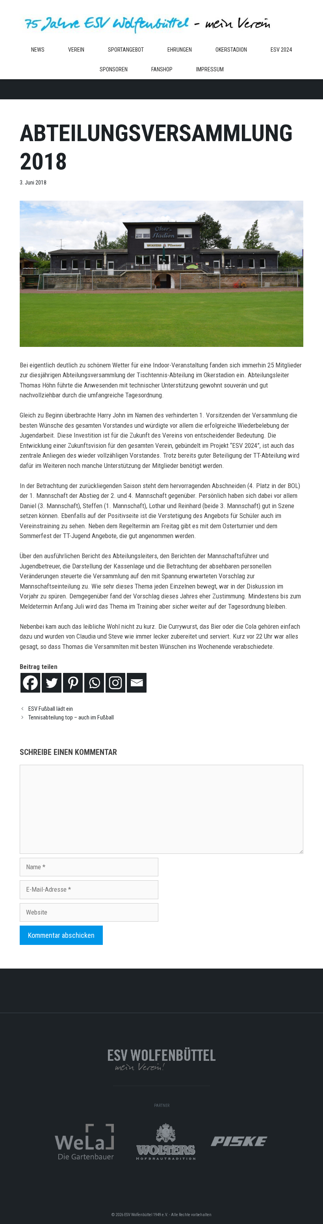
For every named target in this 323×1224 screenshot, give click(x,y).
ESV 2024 (281, 50)
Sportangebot (126, 50)
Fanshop (162, 69)
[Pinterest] (73, 683)
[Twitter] (51, 683)
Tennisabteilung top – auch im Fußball (71, 717)
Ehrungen (179, 50)
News (38, 50)
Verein (76, 50)
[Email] (137, 683)
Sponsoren (114, 69)
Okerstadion (231, 50)
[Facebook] (30, 683)
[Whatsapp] (94, 683)
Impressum (210, 69)
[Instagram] (115, 683)
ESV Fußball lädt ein (50, 709)
